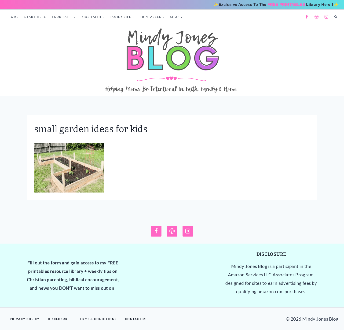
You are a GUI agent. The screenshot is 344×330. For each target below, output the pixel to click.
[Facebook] (307, 17)
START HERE (35, 17)
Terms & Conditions (97, 319)
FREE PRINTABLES (286, 4)
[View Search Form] (335, 17)
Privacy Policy (25, 319)
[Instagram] (326, 17)
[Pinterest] (317, 17)
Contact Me (136, 319)
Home (13, 17)
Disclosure (59, 319)
